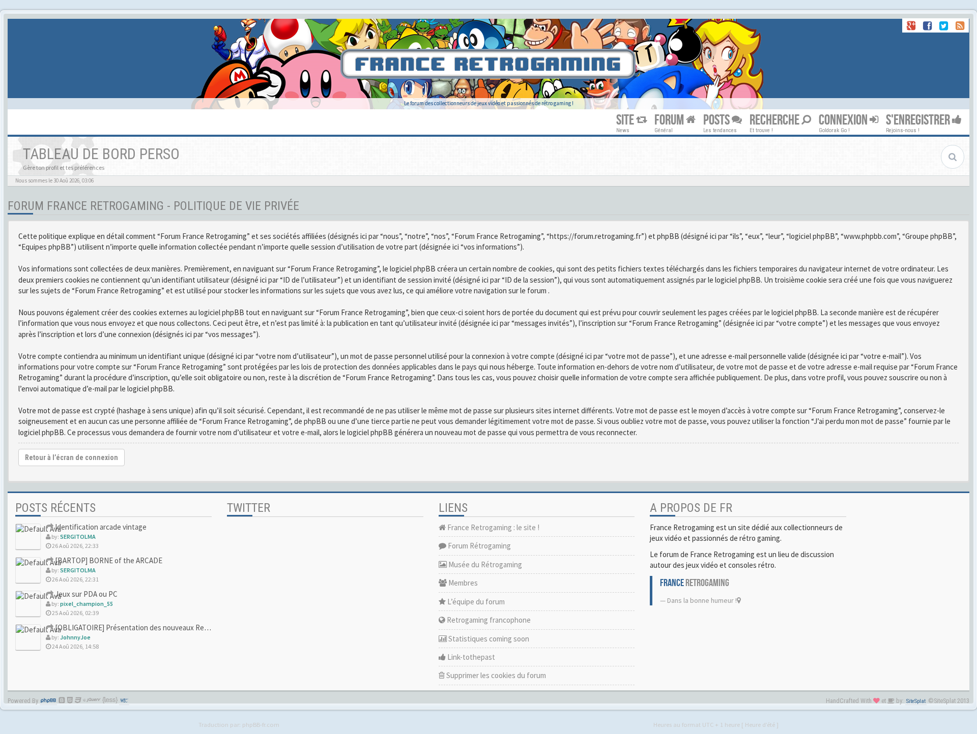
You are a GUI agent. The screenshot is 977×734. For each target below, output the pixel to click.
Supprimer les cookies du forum (495, 675)
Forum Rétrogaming (478, 545)
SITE (626, 120)
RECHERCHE (775, 120)
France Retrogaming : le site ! (492, 527)
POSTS (717, 120)
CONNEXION (844, 120)
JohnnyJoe (75, 637)
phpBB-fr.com (260, 724)
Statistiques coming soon (488, 639)
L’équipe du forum (475, 601)
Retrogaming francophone (488, 620)
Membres (462, 583)
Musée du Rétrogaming (484, 564)
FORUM (670, 120)
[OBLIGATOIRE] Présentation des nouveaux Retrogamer (143, 627)
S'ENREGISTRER (919, 120)
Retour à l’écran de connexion (71, 457)
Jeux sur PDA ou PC (85, 594)
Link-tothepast (470, 657)
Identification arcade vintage (100, 527)
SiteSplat (916, 701)
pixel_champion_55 (86, 603)
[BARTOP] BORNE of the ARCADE (107, 560)
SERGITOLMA (78, 536)
